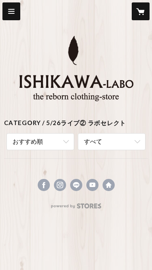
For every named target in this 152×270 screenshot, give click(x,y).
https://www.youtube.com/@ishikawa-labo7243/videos (92, 185)
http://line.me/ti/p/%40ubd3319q (76, 185)
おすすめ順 (28, 141)
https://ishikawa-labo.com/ (109, 185)
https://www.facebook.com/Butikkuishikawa (44, 185)
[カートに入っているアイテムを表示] (141, 11)
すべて (93, 141)
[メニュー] (11, 11)
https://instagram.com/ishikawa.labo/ (60, 185)
